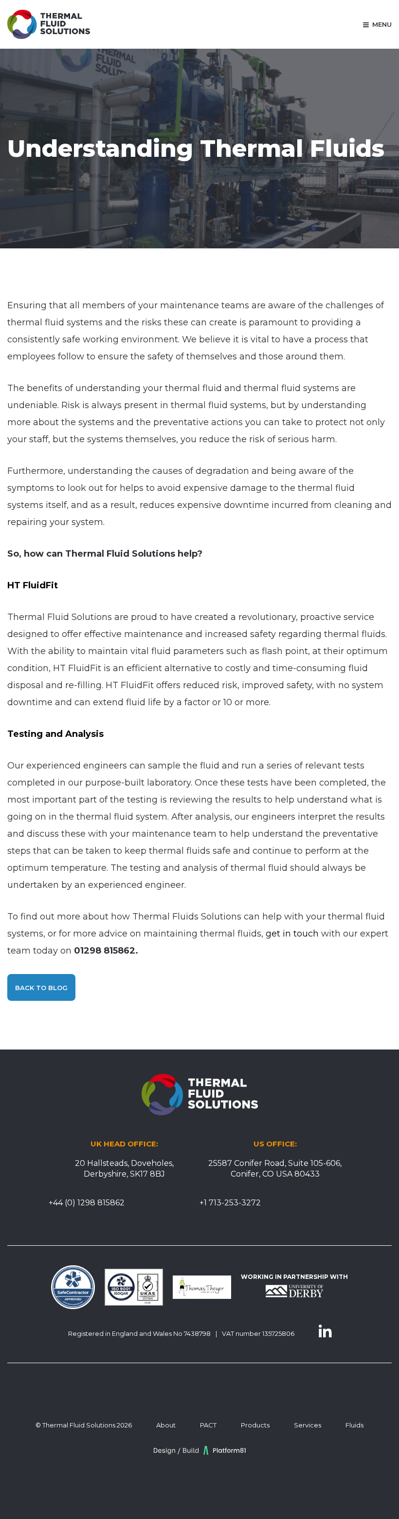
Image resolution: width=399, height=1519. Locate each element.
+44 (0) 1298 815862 (87, 1202)
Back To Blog (41, 988)
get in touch (292, 933)
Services (307, 1425)
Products (255, 1425)
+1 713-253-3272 (230, 1202)
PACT (208, 1425)
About (166, 1425)
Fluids (354, 1425)
